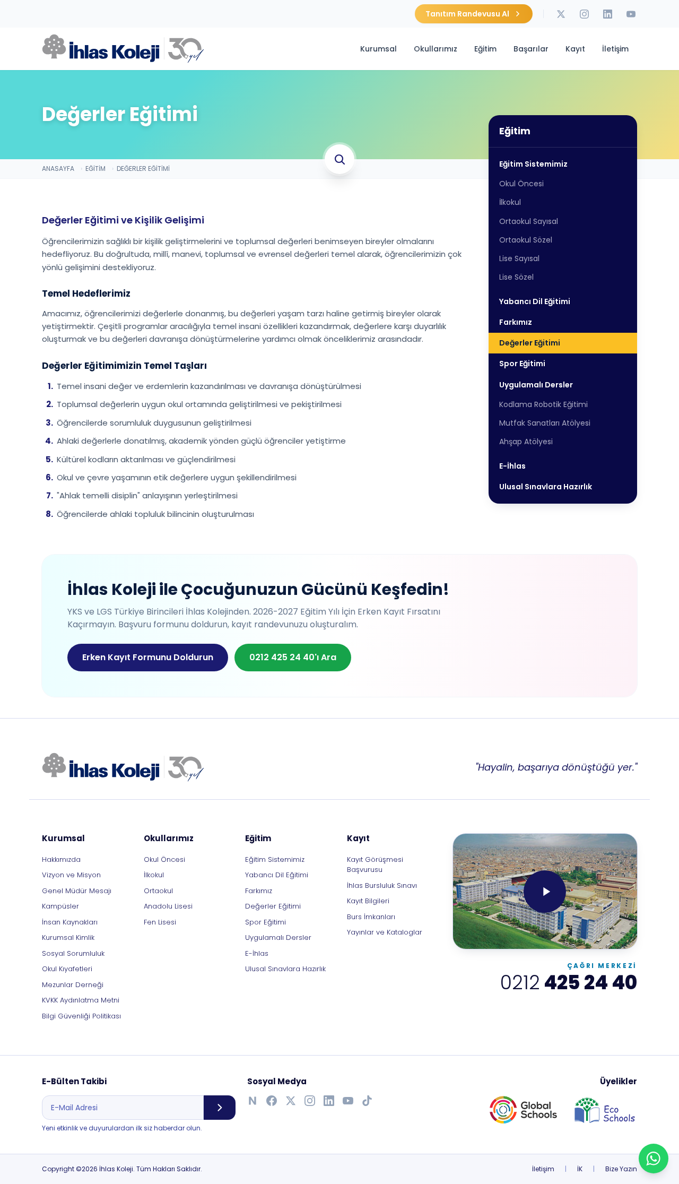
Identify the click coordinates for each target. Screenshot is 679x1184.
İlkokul (510, 202)
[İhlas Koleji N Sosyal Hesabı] (252, 1100)
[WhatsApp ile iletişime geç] (653, 1158)
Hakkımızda (61, 859)
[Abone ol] (220, 1107)
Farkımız (515, 322)
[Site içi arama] (339, 159)
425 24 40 (568, 982)
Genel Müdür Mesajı (76, 891)
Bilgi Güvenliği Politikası (81, 1016)
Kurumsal (378, 49)
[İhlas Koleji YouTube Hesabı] (630, 13)
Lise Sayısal (519, 258)
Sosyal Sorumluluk (73, 953)
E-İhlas (512, 466)
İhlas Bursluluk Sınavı (382, 885)
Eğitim (485, 49)
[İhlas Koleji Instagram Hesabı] (584, 13)
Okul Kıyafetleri (67, 969)
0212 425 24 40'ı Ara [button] (292, 657)
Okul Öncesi (521, 183)
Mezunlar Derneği (72, 985)
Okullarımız (435, 49)
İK (579, 1169)
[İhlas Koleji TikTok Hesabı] (367, 1100)
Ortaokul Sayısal (528, 221)
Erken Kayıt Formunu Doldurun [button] (147, 657)
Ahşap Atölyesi (526, 442)
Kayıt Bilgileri (368, 901)
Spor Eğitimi (522, 364)
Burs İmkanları (371, 917)
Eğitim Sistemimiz (533, 164)
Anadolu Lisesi (168, 906)
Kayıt (575, 49)
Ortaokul (158, 891)
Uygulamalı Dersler (536, 384)
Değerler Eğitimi (529, 343)
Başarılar (531, 49)
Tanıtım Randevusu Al (467, 13)
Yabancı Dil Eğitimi (534, 301)
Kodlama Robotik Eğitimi (543, 404)
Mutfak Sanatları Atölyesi (544, 423)
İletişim (615, 49)
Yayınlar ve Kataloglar (384, 932)
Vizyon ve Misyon (71, 875)
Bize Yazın (621, 1169)
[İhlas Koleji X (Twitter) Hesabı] (560, 13)
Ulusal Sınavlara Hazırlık (545, 486)
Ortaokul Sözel (525, 240)
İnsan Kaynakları (70, 922)
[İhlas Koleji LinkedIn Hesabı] (607, 13)
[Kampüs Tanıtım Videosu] (545, 891)
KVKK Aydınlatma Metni (80, 1000)
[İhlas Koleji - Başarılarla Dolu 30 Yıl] (123, 49)
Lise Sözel (516, 277)
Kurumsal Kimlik (68, 937)
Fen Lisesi (160, 922)
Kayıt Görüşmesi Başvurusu (375, 864)
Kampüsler (60, 906)
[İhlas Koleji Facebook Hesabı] (271, 1100)
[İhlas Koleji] (123, 767)
